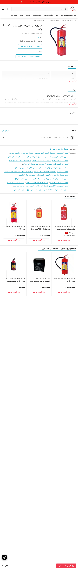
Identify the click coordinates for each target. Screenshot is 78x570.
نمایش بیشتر (73, 81)
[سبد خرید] (3, 9)
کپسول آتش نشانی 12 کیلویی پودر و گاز (28, 168)
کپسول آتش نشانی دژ (22, 179)
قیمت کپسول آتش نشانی (38, 157)
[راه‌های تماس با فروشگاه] (4, 557)
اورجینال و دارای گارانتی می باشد (30, 46)
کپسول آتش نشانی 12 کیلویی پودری (21, 153)
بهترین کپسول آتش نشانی (15, 182)
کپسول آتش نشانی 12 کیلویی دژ (41, 179)
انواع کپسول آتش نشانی (22, 190)
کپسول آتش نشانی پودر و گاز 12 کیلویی (31, 175)
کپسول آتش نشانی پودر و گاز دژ (58, 157)
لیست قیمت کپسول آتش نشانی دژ (17, 157)
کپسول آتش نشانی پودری (60, 160)
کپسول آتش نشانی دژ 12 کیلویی (50, 164)
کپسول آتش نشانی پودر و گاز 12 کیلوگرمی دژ (18, 171)
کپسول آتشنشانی (62, 171)
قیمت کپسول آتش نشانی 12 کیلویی (56, 175)
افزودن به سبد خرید (64, 566)
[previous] (74, 222)
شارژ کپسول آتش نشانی (39, 190)
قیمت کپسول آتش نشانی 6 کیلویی (37, 182)
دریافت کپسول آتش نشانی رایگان (45, 171)
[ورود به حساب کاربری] (8, 9)
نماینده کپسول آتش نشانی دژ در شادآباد (55, 168)
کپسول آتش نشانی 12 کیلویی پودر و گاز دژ (34, 186)
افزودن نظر (5, 130)
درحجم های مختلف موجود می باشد (28, 56)
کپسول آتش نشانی (54, 20)
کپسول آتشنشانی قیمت (60, 179)
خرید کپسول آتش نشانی (30, 164)
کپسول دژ (65, 164)
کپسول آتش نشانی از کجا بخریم (58, 190)
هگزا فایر (16, 186)
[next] (4, 222)
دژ (38, 37)
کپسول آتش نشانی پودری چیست (20, 160)
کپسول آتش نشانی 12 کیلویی (58, 186)
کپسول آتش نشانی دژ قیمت (41, 160)
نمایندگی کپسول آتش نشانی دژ (45, 153)
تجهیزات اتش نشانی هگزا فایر (69, 20)
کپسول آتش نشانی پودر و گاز (40, 20)
